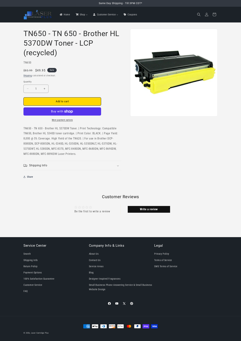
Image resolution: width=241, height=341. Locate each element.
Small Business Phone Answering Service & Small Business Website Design (120, 287)
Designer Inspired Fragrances (104, 278)
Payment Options (32, 272)
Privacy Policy (161, 253)
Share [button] (30, 176)
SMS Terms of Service (165, 266)
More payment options (62, 120)
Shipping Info (30, 260)
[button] (199, 14)
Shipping (27, 75)
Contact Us (95, 260)
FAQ (25, 291)
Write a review (149, 209)
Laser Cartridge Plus (40, 333)
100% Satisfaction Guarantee (38, 278)
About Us (94, 253)
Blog (91, 272)
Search (27, 253)
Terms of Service (163, 260)
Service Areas (96, 266)
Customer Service (32, 284)
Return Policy (30, 266)
